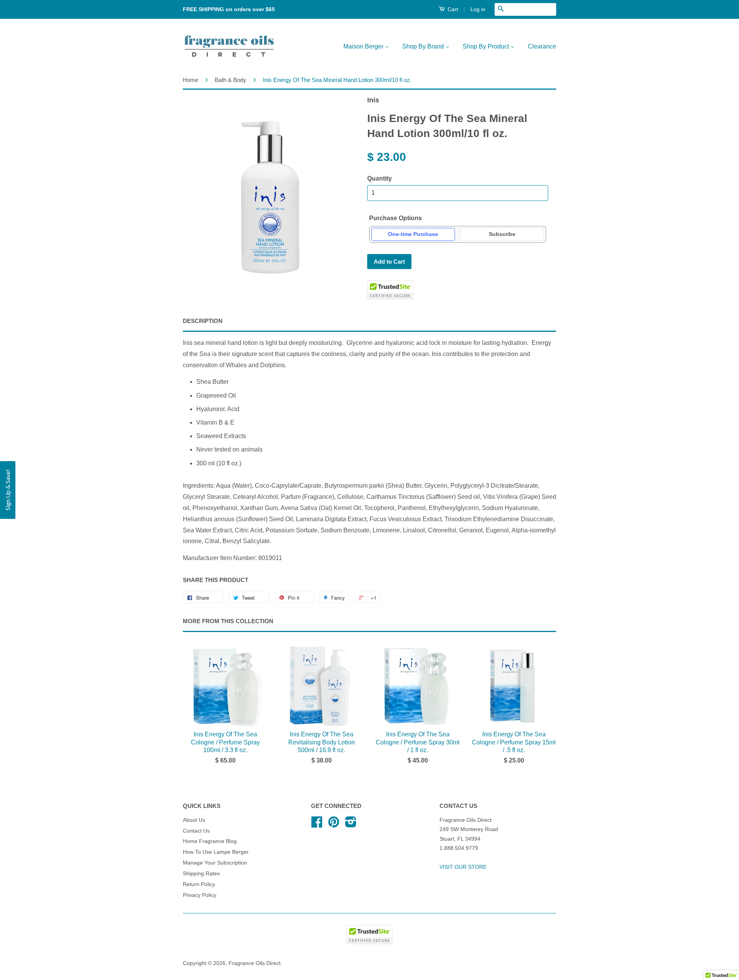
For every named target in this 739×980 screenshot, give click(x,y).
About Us (194, 820)
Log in (477, 9)
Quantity (379, 178)
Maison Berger (364, 46)
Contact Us (196, 831)
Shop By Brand (423, 46)
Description (202, 321)
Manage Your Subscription (215, 863)
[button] (7, 490)
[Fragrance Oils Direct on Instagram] (351, 825)
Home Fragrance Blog (210, 841)
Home (190, 80)
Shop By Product (486, 46)
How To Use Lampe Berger (216, 852)
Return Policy (199, 884)
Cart (452, 9)
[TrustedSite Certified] (390, 289)
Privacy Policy (199, 895)
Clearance (542, 46)
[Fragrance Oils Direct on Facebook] (317, 825)
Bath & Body (230, 80)
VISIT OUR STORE (463, 867)
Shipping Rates (201, 873)
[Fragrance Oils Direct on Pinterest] (333, 825)
